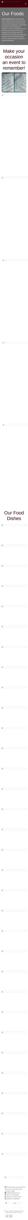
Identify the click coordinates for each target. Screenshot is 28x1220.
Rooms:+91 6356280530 (12, 1195)
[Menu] (25, 3)
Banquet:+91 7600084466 (13, 1198)
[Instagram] (11, 1216)
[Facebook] (7, 1216)
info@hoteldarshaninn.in (13, 1193)
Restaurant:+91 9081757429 (13, 1196)
